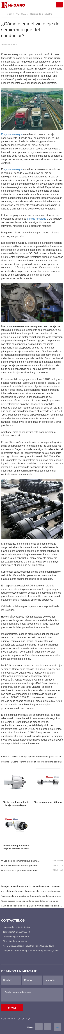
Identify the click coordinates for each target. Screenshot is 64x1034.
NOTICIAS (21, 14)
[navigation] (59, 4)
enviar (12, 1007)
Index (57, 1027)
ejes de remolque (36, 218)
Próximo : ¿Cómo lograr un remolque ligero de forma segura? (31, 761)
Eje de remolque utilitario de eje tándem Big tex (16, 803)
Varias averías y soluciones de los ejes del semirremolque (29, 901)
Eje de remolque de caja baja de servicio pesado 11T (16, 847)
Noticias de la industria (41, 14)
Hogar (8, 14)
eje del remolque (13, 169)
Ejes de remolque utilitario (48, 802)
